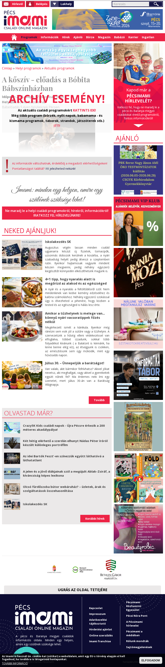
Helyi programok (28, 68)
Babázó (119, 37)
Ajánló (77, 37)
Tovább (99, 400)
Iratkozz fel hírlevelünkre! (56, 215)
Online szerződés (101, 635)
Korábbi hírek (95, 518)
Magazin (104, 37)
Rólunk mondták (137, 641)
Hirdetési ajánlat (100, 629)
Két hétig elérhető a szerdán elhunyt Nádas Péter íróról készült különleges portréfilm (65, 443)
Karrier (133, 37)
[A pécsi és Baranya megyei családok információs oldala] (25, 20)
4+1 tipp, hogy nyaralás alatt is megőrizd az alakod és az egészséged (76, 281)
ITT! (57, 126)
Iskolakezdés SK (58, 242)
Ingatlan (148, 37)
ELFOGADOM (150, 660)
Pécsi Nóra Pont (136, 615)
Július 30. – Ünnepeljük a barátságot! (74, 363)
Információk (50, 37)
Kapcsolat (96, 608)
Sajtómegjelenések (139, 647)
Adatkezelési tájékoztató (98, 621)
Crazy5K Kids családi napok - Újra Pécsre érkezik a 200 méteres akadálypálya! (64, 427)
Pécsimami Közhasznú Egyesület (133, 606)
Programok (29, 37)
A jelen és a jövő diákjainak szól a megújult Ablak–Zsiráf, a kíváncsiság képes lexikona (66, 473)
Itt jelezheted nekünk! (60, 168)
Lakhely (66, 4)
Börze (90, 37)
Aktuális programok (59, 68)
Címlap (14, 37)
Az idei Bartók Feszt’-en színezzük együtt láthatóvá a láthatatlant (63, 458)
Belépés (41, 4)
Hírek (66, 37)
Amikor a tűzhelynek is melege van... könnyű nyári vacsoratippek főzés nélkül (75, 317)
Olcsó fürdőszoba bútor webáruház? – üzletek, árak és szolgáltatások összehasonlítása (64, 489)
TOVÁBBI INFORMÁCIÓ (15, 663)
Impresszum (97, 614)
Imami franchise (100, 641)
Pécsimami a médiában (134, 633)
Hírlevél (17, 4)
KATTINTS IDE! (84, 110)
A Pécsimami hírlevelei (134, 623)
